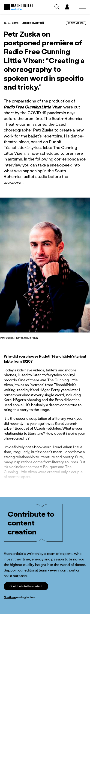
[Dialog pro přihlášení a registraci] (67, 7)
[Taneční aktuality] (19, 7)
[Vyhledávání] (57, 7)
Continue (10, 597)
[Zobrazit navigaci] (82, 7)
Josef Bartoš (33, 23)
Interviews (76, 23)
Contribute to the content (25, 586)
